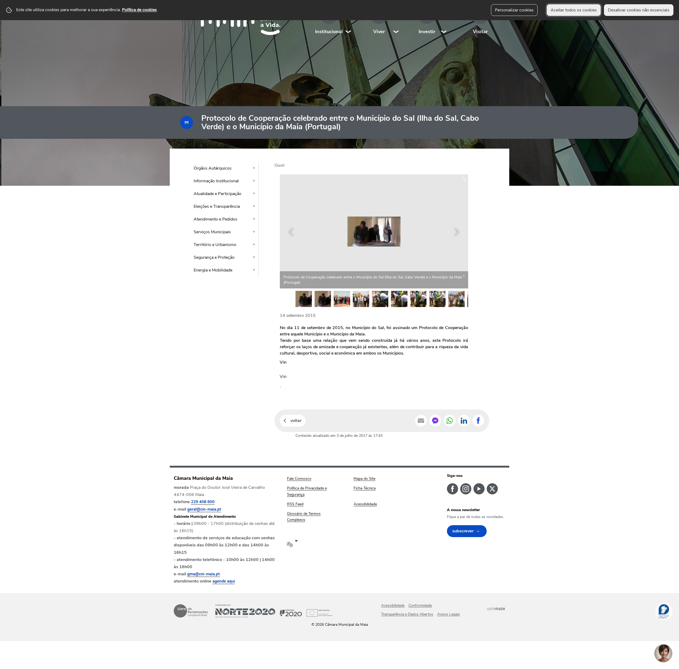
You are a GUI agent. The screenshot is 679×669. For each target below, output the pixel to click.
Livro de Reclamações (191, 611)
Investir (427, 31)
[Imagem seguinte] (457, 232)
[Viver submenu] (396, 21)
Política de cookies (139, 10)
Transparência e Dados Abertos (407, 614)
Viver (379, 31)
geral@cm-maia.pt (204, 509)
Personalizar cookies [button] (514, 10)
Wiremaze (496, 608)
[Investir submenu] (444, 21)
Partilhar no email (421, 420)
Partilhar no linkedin (464, 420)
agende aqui (223, 581)
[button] (303, 299)
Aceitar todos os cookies (574, 10)
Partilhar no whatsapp (449, 420)
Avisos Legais (448, 614)
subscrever (463, 531)
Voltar (296, 421)
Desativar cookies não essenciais (638, 10)
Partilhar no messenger (435, 420)
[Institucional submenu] (348, 21)
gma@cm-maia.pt (203, 574)
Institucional (329, 31)
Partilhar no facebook (478, 420)
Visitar (480, 31)
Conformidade (420, 605)
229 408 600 (203, 501)
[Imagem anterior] (291, 232)
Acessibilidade (392, 605)
